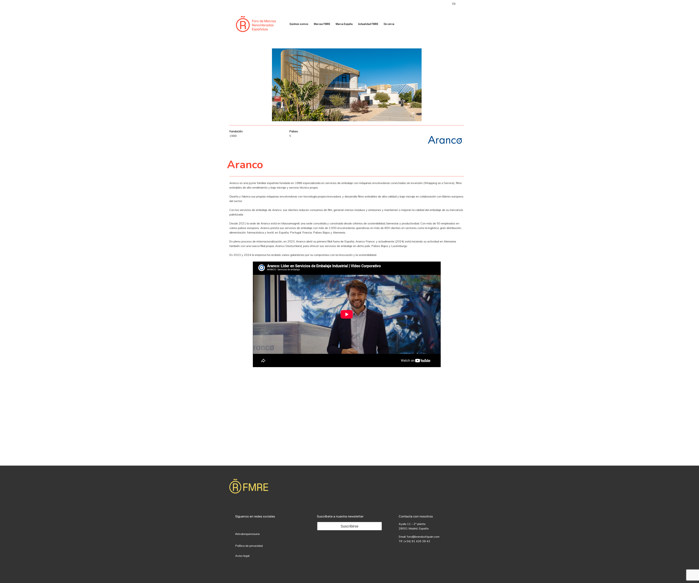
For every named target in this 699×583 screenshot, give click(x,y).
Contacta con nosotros (416, 516)
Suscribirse (349, 526)
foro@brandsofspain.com (423, 536)
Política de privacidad (249, 546)
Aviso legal (242, 556)
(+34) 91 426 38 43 (417, 541)
